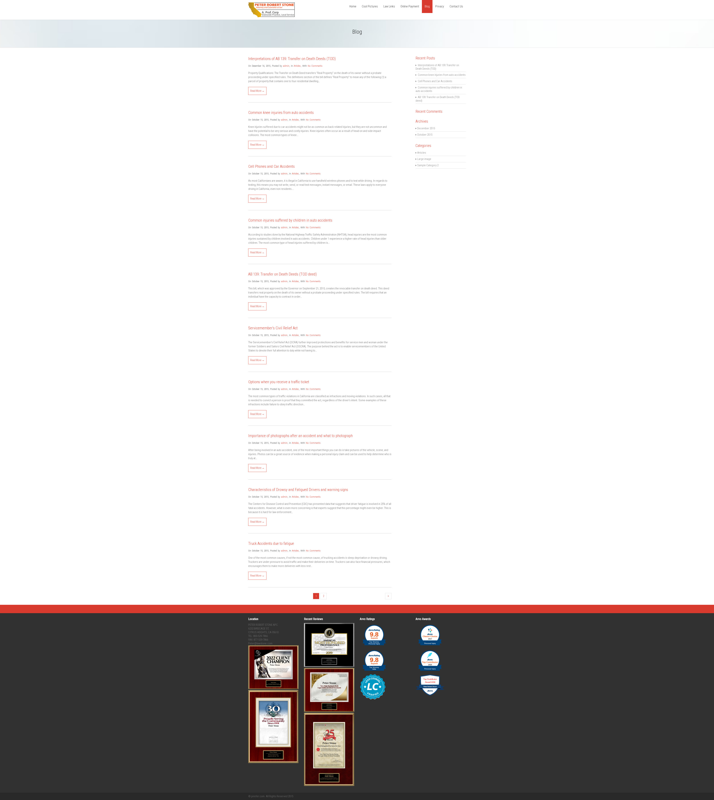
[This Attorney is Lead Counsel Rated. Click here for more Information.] (373, 698)
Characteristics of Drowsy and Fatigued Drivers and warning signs (298, 489)
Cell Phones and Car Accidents (271, 166)
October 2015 (424, 134)
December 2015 (426, 128)
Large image (424, 159)
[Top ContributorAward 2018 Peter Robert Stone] (430, 695)
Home (352, 6)
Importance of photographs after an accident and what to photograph (300, 436)
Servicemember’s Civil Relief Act (273, 328)
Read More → (257, 90)
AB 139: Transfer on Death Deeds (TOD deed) (282, 274)
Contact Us (456, 6)
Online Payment (410, 6)
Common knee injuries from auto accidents (281, 112)
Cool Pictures (370, 6)
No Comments (315, 65)
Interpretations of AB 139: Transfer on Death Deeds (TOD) (292, 58)
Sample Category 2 (427, 165)
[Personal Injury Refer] (271, 16)
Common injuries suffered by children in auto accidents (290, 220)
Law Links (389, 6)
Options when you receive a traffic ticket (278, 382)
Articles (297, 65)
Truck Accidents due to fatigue (271, 543)
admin (286, 65)
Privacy (439, 6)
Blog (427, 6)
